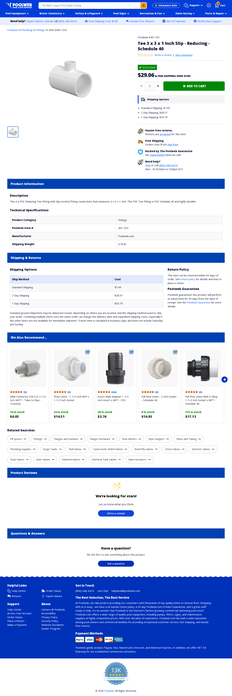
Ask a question (183, 55)
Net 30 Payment (176, 21)
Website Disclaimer (52, 624)
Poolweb (12, 30)
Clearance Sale (167, 5)
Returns (16, 596)
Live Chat (102, 590)
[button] (193, 5)
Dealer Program (50, 628)
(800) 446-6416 (67, 21)
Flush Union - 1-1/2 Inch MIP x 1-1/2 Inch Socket (71, 398)
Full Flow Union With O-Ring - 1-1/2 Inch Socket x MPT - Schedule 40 (202, 400)
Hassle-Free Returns (142, 21)
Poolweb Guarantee (198, 302)
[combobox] (93, 5)
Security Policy (49, 621)
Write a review (163, 54)
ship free (172, 144)
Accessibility (48, 613)
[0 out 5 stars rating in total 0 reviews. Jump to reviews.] (146, 55)
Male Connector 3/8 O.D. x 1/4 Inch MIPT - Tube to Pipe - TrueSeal (28, 400)
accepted (165, 134)
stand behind (157, 155)
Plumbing (27, 30)
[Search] (143, 5)
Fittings (40, 30)
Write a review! (116, 513)
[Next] (224, 379)
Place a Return (15, 621)
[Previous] (6, 379)
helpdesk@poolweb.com (126, 590)
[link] (194, 86)
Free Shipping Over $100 (103, 21)
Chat (47, 21)
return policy (188, 279)
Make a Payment (17, 624)
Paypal (108, 647)
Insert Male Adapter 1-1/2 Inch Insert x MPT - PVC (113, 398)
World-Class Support (210, 21)
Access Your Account (19, 613)
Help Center (19, 590)
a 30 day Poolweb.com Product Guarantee (160, 606)
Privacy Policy (49, 617)
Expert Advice (35, 21)
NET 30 (201, 647)
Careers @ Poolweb (53, 609)
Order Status (53, 590)
